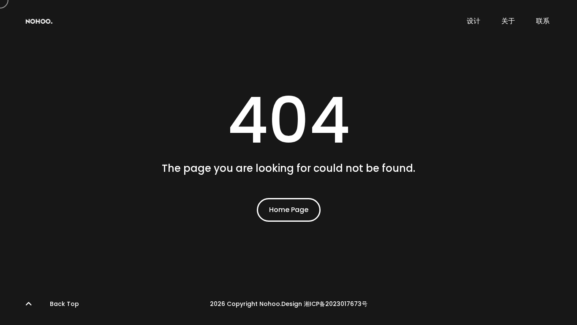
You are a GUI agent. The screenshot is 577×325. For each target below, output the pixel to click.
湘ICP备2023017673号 (335, 304)
